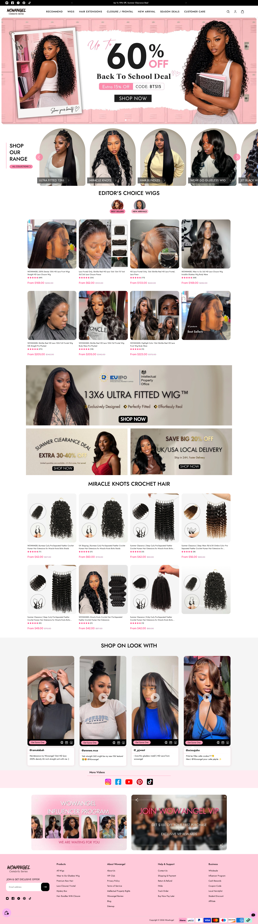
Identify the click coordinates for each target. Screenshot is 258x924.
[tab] (125, 120)
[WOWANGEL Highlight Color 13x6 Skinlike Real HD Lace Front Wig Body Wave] (154, 315)
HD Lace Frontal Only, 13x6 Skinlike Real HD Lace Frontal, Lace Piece (152, 273)
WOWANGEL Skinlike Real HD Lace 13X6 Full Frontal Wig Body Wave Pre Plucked (101, 344)
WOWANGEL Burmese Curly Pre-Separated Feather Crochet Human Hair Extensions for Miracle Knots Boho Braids (50, 547)
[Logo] (16, 11)
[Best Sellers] (206, 315)
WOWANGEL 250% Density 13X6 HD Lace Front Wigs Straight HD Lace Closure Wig (48, 273)
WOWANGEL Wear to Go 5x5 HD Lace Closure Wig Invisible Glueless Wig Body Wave (202, 273)
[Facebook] (12, 3)
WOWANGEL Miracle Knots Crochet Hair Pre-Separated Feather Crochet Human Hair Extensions (100, 618)
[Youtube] (18, 3)
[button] (39, 157)
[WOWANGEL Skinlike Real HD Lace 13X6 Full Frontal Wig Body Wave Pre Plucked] (103, 315)
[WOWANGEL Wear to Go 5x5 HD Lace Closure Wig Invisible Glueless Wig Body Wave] (206, 243)
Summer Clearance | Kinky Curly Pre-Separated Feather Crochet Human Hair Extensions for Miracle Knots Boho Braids (151, 618)
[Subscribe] (45, 887)
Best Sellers (117, 211)
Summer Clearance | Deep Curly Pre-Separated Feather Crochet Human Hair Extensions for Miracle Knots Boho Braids (151, 547)
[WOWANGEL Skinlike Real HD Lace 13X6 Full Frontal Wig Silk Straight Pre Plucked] (51, 315)
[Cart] (242, 11)
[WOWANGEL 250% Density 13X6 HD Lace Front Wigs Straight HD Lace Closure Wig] (51, 243)
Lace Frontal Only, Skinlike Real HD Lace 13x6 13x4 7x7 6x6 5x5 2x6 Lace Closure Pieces (102, 273)
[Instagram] (7, 3)
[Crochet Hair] (206, 589)
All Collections (20, 166)
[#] (129, 71)
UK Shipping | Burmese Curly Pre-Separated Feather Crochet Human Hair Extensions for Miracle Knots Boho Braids (102, 547)
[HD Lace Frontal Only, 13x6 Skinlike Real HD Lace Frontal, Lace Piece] (154, 243)
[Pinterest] (24, 3)
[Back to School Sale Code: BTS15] (129, 2)
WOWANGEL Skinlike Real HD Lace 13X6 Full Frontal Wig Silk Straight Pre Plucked (50, 344)
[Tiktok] (29, 3)
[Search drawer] (228, 11)
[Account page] (235, 11)
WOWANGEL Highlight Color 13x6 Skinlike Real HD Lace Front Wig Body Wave (152, 344)
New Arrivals (140, 211)
